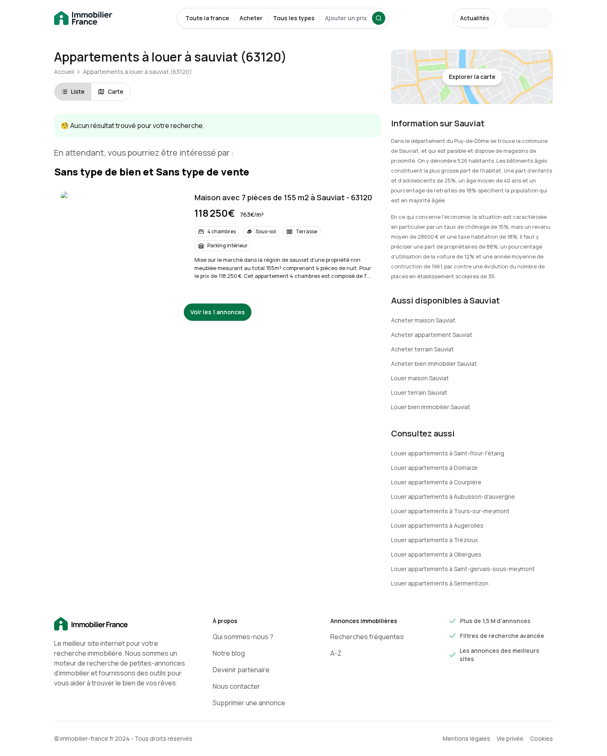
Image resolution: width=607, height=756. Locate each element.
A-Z (335, 653)
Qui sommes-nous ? (243, 636)
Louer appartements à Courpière (436, 482)
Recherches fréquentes (367, 636)
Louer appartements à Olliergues (436, 554)
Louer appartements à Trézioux (434, 540)
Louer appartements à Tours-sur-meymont (450, 511)
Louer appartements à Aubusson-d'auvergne (453, 496)
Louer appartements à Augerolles (437, 525)
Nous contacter (236, 686)
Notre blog (229, 653)
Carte (115, 91)
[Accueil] (120, 624)
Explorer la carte (472, 77)
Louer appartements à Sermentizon (439, 583)
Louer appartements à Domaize (434, 468)
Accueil (64, 72)
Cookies (541, 738)
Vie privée (510, 738)
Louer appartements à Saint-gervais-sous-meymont (463, 569)
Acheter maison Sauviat (423, 320)
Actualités (474, 18)
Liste (78, 91)
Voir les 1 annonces (217, 312)
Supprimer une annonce (249, 702)
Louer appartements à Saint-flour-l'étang (447, 453)
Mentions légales (466, 738)
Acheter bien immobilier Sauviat (434, 363)
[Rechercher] (378, 18)
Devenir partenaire (241, 669)
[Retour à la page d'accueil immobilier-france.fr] (83, 18)
